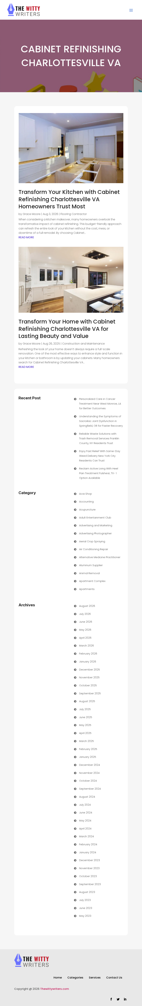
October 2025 (88, 685)
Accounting (86, 501)
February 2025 (88, 749)
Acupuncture (87, 509)
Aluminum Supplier (91, 565)
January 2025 (87, 757)
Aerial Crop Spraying (92, 541)
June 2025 (85, 717)
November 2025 (89, 677)
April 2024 (85, 828)
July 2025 (85, 709)
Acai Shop (85, 494)
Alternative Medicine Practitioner (99, 557)
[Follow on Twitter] (118, 999)
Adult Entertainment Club (95, 517)
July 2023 (85, 900)
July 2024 (85, 805)
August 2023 (87, 892)
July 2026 (85, 614)
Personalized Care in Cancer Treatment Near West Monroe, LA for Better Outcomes (100, 403)
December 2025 (89, 669)
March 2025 (86, 741)
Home (58, 978)
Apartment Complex (92, 581)
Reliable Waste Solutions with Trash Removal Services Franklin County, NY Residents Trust (99, 438)
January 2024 (87, 852)
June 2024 (85, 812)
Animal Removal (89, 573)
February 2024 (88, 844)
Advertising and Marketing (95, 525)
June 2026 (85, 622)
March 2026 (86, 645)
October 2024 (88, 781)
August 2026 (87, 606)
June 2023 (85, 908)
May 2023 (85, 916)
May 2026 (85, 630)
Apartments (87, 589)
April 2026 (85, 638)
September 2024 (90, 789)
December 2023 (89, 860)
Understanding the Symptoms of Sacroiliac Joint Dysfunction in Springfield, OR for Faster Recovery (101, 421)
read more (26, 237)
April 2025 (85, 733)
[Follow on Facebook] (111, 999)
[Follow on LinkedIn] (125, 999)
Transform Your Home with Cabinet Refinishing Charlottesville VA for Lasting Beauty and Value (67, 329)
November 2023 (89, 868)
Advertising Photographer (95, 533)
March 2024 (86, 836)
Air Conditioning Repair (93, 549)
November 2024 (89, 773)
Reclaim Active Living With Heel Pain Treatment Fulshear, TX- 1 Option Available (98, 473)
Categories (75, 978)
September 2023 (90, 884)
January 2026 (87, 661)
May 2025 (85, 725)
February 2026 (88, 653)
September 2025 (90, 693)
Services (95, 978)
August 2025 (87, 701)
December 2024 (89, 765)
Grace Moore (32, 214)
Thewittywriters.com (54, 989)
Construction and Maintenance (83, 344)
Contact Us (114, 978)
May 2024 (85, 820)
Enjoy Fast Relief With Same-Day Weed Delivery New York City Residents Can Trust (99, 455)
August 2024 (87, 797)
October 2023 (88, 876)
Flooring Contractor (73, 214)
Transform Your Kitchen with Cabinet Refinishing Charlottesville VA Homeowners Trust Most (69, 199)
